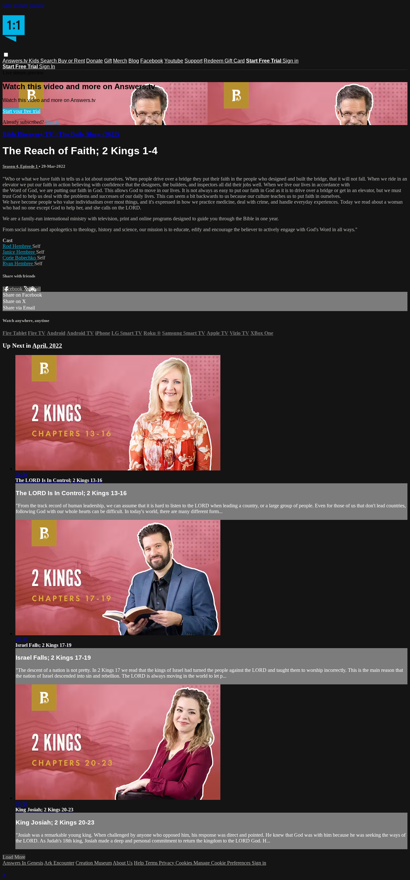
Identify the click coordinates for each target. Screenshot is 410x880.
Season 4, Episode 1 (21, 166)
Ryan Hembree (18, 263)
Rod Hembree (17, 246)
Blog (133, 60)
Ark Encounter (59, 863)
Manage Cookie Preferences (222, 863)
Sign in (291, 60)
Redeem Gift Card (224, 60)
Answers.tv (16, 60)
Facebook (151, 60)
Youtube (173, 60)
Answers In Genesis (23, 863)
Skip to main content (23, 5)
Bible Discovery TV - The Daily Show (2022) (61, 134)
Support (193, 60)
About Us (123, 863)
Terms (152, 863)
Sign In (47, 66)
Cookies (184, 863)
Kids (34, 60)
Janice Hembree (19, 252)
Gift (108, 60)
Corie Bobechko (20, 257)
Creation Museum (94, 863)
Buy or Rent (71, 60)
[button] (6, 55)
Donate (94, 60)
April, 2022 (47, 345)
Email (35, 289)
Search (49, 60)
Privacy (167, 863)
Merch (120, 60)
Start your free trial (21, 111)
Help (139, 863)
